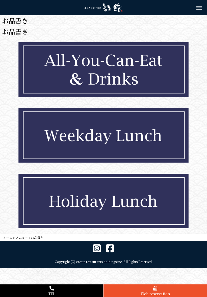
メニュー (22, 237)
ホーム (7, 237)
